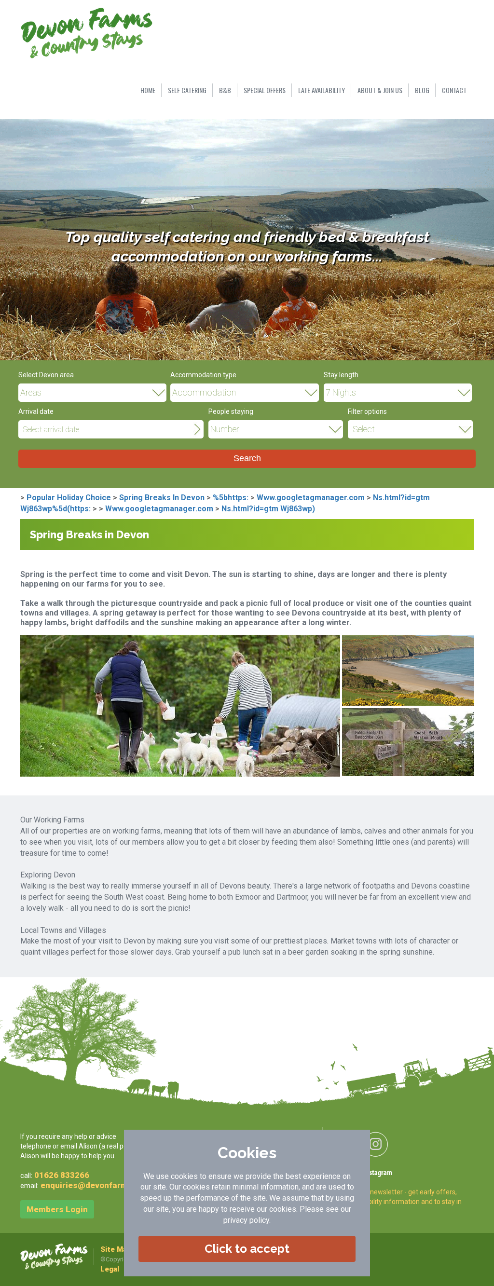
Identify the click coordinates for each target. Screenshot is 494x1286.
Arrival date (36, 411)
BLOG (422, 90)
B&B (225, 90)
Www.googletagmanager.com (311, 497)
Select (364, 429)
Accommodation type (203, 375)
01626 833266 (61, 1175)
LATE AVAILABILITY (321, 90)
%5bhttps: (230, 497)
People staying (230, 411)
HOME (147, 90)
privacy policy (246, 1220)
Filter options (367, 411)
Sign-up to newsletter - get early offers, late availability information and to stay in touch (399, 1201)
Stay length (341, 375)
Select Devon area (46, 375)
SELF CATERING (187, 90)
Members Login (57, 1209)
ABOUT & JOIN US (379, 90)
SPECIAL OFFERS (265, 90)
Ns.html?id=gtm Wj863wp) (268, 508)
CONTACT (454, 90)
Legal (109, 1269)
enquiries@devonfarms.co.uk (98, 1185)
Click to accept (247, 1249)
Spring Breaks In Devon (162, 497)
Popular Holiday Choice (69, 497)
